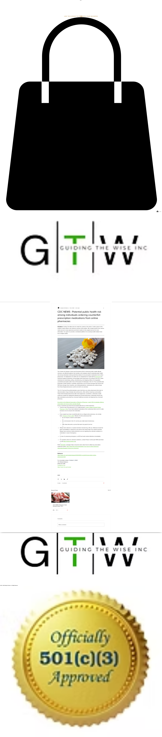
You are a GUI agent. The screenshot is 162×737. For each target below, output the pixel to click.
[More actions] (103, 308)
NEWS (59, 475)
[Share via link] (67, 479)
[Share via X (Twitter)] (61, 479)
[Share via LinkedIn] (64, 479)
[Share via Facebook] (58, 479)
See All (109, 490)
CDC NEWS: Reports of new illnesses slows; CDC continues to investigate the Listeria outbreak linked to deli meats (60, 505)
